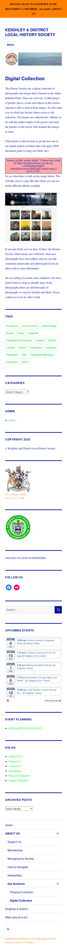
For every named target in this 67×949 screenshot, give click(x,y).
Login (12, 420)
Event (10, 333)
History (40, 340)
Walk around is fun (16, 917)
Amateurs (12, 326)
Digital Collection (18, 780)
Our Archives (16, 884)
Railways (12, 355)
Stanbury (12, 362)
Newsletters (15, 771)
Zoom (25, 362)
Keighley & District (16, 909)
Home (9, 825)
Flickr (21, 333)
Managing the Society (21, 859)
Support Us (15, 761)
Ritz (24, 355)
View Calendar (52, 700)
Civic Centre (29, 326)
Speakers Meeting (42, 355)
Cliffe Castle (48, 326)
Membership (15, 850)
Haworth (33, 333)
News (22, 347)
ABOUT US (16, 756)
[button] (8, 700)
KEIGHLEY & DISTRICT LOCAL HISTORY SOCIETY (30, 32)
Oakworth (36, 347)
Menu (10, 44)
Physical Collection (19, 775)
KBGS (52, 340)
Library (11, 347)
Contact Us (15, 766)
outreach (51, 347)
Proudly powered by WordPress (19, 942)
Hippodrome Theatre (19, 340)
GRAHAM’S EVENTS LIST (25, 728)
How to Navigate (18, 867)
